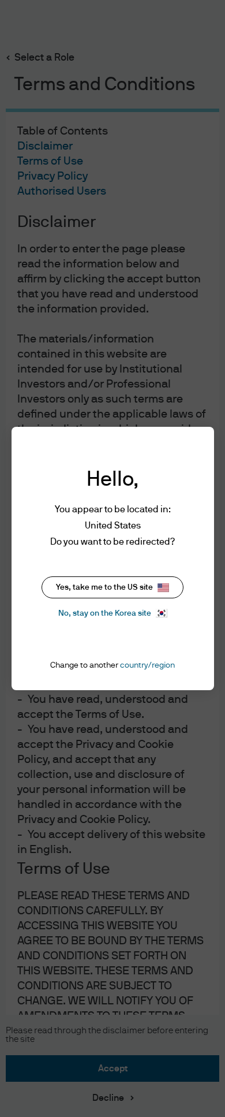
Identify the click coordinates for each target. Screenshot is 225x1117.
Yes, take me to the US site (104, 587)
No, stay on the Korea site (104, 613)
